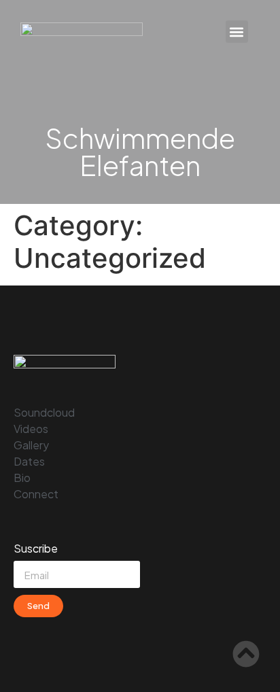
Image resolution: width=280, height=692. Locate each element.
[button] (237, 31)
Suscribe (36, 549)
